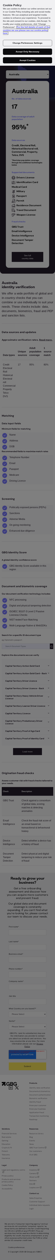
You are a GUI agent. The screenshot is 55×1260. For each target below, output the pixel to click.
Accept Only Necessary (27, 51)
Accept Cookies (28, 60)
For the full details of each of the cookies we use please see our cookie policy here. (26, 30)
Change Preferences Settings (27, 43)
